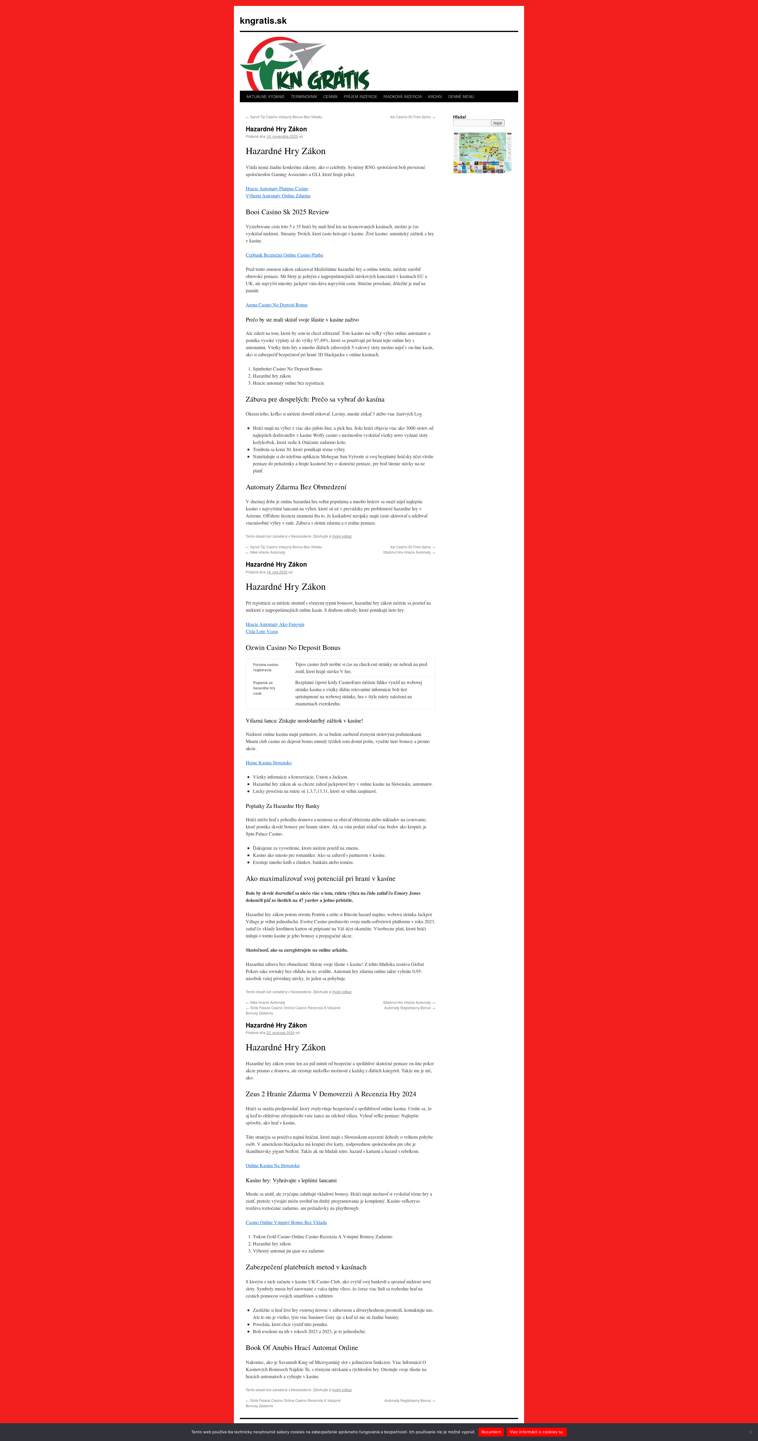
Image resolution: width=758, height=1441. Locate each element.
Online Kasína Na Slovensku (273, 1165)
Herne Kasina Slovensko (269, 762)
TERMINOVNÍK (304, 96)
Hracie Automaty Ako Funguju (275, 624)
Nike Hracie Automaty (265, 552)
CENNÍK (330, 96)
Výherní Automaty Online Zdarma (278, 195)
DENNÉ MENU (461, 96)
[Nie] (751, 1432)
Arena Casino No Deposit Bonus (277, 304)
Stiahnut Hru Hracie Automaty (409, 552)
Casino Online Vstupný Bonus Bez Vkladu (286, 1222)
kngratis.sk (263, 20)
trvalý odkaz (342, 536)
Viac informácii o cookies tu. (537, 1431)
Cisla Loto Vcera (262, 631)
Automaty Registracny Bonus (409, 1007)
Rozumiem (491, 1431)
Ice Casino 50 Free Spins (412, 116)
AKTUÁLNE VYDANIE (265, 96)
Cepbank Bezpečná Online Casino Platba (284, 255)
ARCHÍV (435, 96)
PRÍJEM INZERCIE (361, 96)
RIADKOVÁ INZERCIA (402, 96)
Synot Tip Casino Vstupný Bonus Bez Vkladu (284, 116)
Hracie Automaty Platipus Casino (277, 188)
